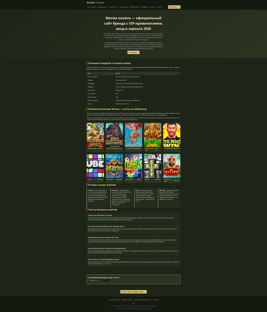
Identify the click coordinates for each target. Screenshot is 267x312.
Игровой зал (159, 7)
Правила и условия (126, 300)
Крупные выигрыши (102, 7)
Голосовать (104, 280)
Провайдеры (145, 7)
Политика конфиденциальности (142, 300)
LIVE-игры (152, 7)
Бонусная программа (134, 7)
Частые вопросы (92, 7)
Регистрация (132, 52)
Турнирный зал (113, 7)
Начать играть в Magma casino (133, 292)
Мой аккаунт (173, 7)
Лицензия (155, 300)
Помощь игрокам (123, 7)
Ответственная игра (114, 300)
